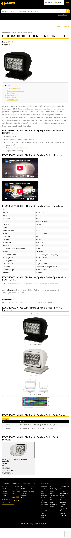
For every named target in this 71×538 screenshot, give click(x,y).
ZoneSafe (63, 515)
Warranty (14, 489)
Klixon (52, 497)
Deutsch (43, 509)
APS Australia (25, 489)
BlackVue (43, 497)
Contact (4, 495)
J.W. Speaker (54, 495)
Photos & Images (18, 91)
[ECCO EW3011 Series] (35, 361)
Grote (52, 493)
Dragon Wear (44, 511)
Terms (13, 493)
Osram (62, 489)
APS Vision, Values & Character (5, 491)
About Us (4, 486)
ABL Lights (44, 486)
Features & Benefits (13, 88)
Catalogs (33, 489)
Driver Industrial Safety (43, 515)
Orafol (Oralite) (64, 486)
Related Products (12, 100)
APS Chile (24, 493)
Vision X (62, 513)
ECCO (10, 42)
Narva (52, 506)
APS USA (24, 486)
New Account (15, 486)
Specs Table (11, 93)
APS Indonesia (25, 497)
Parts (5, 419)
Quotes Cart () (62, 15)
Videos (9, 91)
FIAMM (52, 491)
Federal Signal (54, 489)
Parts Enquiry (11, 97)
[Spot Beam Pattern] (35, 403)
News (32, 486)
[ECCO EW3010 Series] (35, 330)
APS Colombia (25, 491)
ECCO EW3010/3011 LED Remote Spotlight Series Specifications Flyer (32, 283)
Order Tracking (16, 491)
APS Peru (24, 495)
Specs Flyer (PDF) (13, 95)
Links (32, 491)
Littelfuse (53, 500)
